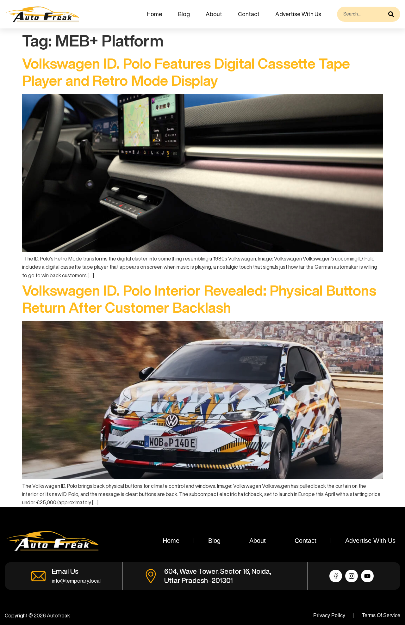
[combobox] (361, 14)
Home (154, 14)
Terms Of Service (381, 615)
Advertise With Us (298, 14)
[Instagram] (351, 576)
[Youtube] (367, 576)
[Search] (392, 14)
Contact (248, 14)
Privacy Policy (329, 615)
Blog (184, 14)
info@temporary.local (76, 580)
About (214, 14)
